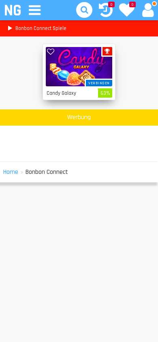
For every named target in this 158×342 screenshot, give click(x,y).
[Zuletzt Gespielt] (106, 11)
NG (12, 10)
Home (10, 172)
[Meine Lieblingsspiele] (127, 11)
